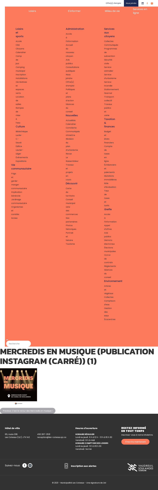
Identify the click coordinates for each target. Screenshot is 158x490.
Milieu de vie (112, 11)
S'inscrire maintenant (135, 441)
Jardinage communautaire (13, 201)
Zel (104, 482)
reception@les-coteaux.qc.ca (51, 437)
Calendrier (142, 3)
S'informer (74, 11)
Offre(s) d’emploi (113, 3)
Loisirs (32, 11)
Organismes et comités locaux (13, 212)
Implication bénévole (13, 194)
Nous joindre (131, 3)
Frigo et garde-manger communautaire (13, 181)
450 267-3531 (43, 434)
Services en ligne (140, 11)
